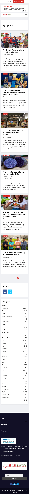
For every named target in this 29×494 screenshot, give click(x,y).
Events (4, 324)
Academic (4, 305)
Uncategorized (5, 397)
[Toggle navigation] (26, 15)
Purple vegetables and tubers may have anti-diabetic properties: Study (13, 174)
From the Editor (5, 332)
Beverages (4, 310)
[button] (23, 11)
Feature (4, 327)
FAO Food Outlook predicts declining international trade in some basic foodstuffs (14, 92)
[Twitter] (14, 484)
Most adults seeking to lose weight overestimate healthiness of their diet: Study (14, 214)
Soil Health (4, 381)
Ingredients (5, 346)
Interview (4, 348)
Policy (3, 370)
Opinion (4, 359)
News (3, 354)
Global (3, 340)
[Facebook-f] (11, 484)
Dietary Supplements (7, 316)
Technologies (5, 389)
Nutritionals (5, 356)
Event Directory (5, 321)
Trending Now (5, 394)
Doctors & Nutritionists (7, 319)
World (3, 400)
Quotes (4, 373)
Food (5, 33)
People (4, 364)
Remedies (4, 375)
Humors (4, 343)
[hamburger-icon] (26, 422)
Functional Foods (6, 337)
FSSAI (3, 335)
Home (3, 22)
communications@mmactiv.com (12, 455)
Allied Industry (5, 308)
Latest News (5, 351)
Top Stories (5, 391)
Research (6, 155)
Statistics (4, 383)
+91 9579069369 (9, 451)
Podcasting (5, 367)
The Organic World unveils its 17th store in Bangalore (13, 51)
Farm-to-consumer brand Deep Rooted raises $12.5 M (14, 254)
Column (4, 313)
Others (4, 362)
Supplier (4, 386)
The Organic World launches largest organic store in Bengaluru (13, 133)
